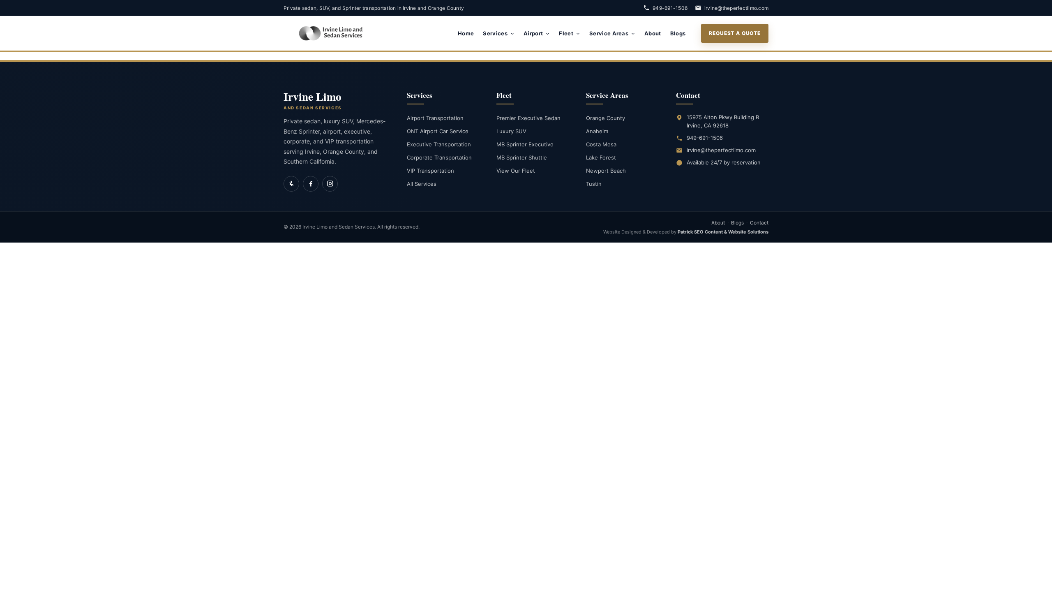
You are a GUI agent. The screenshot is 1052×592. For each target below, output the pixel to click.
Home (466, 33)
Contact (759, 223)
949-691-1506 (670, 8)
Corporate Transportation (439, 157)
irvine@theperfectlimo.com (736, 8)
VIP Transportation (430, 170)
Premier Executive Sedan (528, 118)
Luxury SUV (511, 131)
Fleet (566, 33)
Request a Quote (735, 33)
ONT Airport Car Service (437, 131)
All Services (421, 183)
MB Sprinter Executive (525, 144)
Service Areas (608, 33)
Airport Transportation (435, 118)
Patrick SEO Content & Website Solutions (723, 232)
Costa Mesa (601, 144)
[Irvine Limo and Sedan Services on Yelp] (291, 184)
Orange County (605, 118)
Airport (533, 33)
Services (495, 33)
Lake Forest (601, 157)
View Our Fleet (515, 170)
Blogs (678, 33)
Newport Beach (606, 170)
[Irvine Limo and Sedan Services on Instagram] (330, 184)
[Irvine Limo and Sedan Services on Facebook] (310, 184)
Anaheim (597, 131)
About (652, 33)
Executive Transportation (439, 144)
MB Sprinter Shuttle (521, 157)
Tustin (594, 183)
